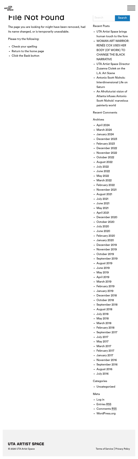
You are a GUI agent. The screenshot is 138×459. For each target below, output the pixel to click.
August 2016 (104, 369)
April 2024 (103, 125)
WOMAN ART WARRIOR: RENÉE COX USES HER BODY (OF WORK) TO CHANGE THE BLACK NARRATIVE (112, 50)
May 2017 (102, 341)
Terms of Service (104, 449)
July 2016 (102, 373)
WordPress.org (106, 413)
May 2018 (102, 318)
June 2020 (103, 231)
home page (37, 51)
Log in (100, 399)
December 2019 (106, 245)
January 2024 (105, 134)
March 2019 (103, 281)
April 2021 (102, 212)
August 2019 (104, 263)
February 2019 (105, 286)
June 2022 (103, 171)
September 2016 (107, 364)
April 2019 (102, 277)
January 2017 (104, 355)
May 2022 (102, 175)
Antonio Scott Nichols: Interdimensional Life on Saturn (112, 82)
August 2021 (104, 194)
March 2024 (104, 129)
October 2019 (105, 254)
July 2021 (102, 198)
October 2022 (105, 157)
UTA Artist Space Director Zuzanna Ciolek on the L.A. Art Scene (113, 69)
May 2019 (102, 272)
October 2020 (105, 222)
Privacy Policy (122, 449)
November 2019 (106, 249)
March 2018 (103, 323)
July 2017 (102, 337)
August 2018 (104, 309)
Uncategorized (105, 386)
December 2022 (106, 148)
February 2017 (105, 350)
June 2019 (103, 268)
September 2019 (107, 258)
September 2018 (107, 304)
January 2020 (105, 240)
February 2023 (105, 143)
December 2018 (106, 295)
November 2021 (106, 189)
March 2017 (103, 346)
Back (27, 55)
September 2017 (106, 332)
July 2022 (102, 166)
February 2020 (105, 235)
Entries (103, 404)
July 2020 (102, 226)
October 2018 (105, 300)
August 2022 (104, 162)
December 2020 (106, 217)
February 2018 (105, 327)
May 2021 (102, 208)
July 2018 (102, 314)
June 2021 (102, 203)
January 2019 (104, 291)
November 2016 (106, 360)
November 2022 (106, 152)
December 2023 (106, 139)
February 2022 (105, 185)
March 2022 (104, 180)
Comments (106, 408)
